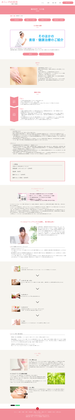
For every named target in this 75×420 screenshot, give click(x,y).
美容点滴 (16, 19)
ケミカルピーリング (46, 54)
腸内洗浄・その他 (58, 19)
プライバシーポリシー (38, 413)
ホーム (43, 2)
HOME (11, 15)
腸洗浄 (30, 54)
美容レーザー (44, 19)
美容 (60, 2)
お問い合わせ (68, 2)
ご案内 (48, 2)
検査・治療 (54, 2)
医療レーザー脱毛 (30, 19)
